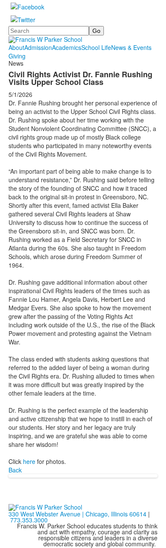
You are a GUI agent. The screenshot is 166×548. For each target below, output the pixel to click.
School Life (96, 47)
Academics (66, 47)
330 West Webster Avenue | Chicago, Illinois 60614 (77, 514)
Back (15, 470)
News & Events (131, 47)
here (29, 461)
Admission (38, 47)
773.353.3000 (29, 520)
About (16, 47)
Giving (17, 56)
